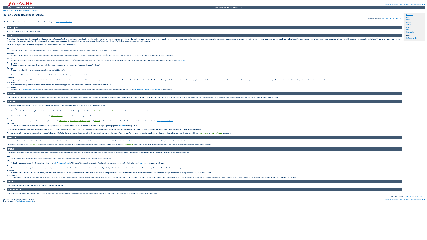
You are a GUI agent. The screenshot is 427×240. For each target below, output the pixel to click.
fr (390, 18)
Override (408, 25)
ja (394, 18)
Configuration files (411, 38)
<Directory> (112, 111)
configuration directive (64, 22)
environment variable (30, 89)
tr (401, 18)
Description (409, 15)
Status (408, 27)
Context (408, 22)
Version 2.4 (35, 10)
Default (408, 20)
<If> (88, 121)
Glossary (406, 4)
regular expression (30, 75)
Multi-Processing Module (61, 163)
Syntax (408, 17)
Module (140, 163)
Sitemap (413, 4)
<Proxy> (97, 121)
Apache (5, 10)
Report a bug (421, 4)
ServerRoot (182, 60)
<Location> (74, 121)
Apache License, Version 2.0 (25, 201)
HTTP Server (14, 10)
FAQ (401, 4)
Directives (395, 4)
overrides (122, 126)
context (129, 141)
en (383, 18)
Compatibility (410, 32)
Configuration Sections (165, 121)
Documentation (25, 10)
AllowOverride (34, 145)
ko (397, 18)
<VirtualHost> (98, 111)
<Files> (82, 121)
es (387, 18)
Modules (388, 4)
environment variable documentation (147, 89)
